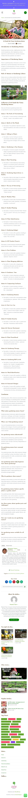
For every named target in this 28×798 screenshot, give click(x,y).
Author (3, 545)
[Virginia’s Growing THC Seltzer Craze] (4, 710)
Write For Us (4, 766)
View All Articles (14, 619)
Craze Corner (12, 719)
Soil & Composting (16, 736)
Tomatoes (23, 739)
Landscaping (4, 734)
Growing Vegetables (16, 731)
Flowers (19, 719)
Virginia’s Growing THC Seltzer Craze (15, 708)
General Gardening (15, 570)
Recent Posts (9, 545)
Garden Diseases (5, 724)
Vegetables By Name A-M (13, 744)
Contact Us (3, 772)
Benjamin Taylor (12, 548)
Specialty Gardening (6, 739)
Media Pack (3, 769)
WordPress (17, 791)
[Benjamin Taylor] (4, 553)
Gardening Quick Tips (15, 726)
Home (2, 17)
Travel (13, 742)
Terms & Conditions (5, 763)
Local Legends (13, 734)
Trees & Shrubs (20, 742)
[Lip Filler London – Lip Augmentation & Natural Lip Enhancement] (4, 703)
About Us (3, 757)
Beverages (4, 719)
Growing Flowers (5, 731)
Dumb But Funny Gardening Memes (16, 573)
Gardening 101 (15, 724)
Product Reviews (5, 736)
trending (3, 744)
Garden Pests (5, 729)
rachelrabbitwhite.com (12, 551)
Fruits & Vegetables (6, 721)
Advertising (3, 760)
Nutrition (21, 734)
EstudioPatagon (18, 794)
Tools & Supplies (5, 742)
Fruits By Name (16, 721)
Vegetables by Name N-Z (7, 747)
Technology (15, 739)
